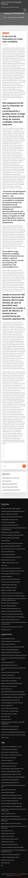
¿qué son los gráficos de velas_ (8, 813)
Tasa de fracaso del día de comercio (10, 839)
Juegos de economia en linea (8, 833)
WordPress (17, 874)
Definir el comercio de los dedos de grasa (11, 823)
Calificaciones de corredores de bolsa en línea (12, 593)
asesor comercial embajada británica (11, 3)
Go (24, 466)
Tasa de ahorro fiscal (6, 719)
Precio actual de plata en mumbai (9, 713)
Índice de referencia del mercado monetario (11, 683)
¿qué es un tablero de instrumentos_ (9, 514)
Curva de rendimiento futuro (8, 551)
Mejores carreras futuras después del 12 (10, 579)
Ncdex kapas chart (5, 716)
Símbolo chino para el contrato (8, 766)
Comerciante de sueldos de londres (9, 844)
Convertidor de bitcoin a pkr (7, 675)
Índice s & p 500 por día (6, 689)
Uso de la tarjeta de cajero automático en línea (12, 768)
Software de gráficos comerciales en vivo (11, 652)
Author (6, 44)
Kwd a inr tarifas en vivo (7, 705)
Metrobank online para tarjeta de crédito (11, 774)
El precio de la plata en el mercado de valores (12, 543)
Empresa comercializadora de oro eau (10, 619)
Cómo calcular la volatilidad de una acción (11, 746)
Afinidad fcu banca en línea (7, 841)
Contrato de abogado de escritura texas (10, 641)
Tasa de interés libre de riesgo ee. (9, 749)
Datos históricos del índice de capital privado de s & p (14, 655)
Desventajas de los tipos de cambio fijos (10, 532)
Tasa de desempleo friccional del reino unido (12, 697)
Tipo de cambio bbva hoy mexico (9, 587)
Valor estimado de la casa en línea (9, 665)
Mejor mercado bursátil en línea (10, 487)
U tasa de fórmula (5, 540)
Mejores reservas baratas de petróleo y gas (11, 611)
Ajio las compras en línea (7, 830)
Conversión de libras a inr (7, 760)
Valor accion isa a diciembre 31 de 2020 (10, 582)
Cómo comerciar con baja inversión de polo (11, 755)
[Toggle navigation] (25, 10)
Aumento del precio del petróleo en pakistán (11, 798)
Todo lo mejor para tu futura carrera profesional (12, 691)
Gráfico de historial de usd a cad (9, 686)
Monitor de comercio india (7, 836)
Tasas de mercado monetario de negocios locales (13, 595)
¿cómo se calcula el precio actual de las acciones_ (13, 647)
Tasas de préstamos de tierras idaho (11, 490)
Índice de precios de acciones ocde (10, 478)
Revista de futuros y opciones (8, 560)
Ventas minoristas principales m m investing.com (12, 616)
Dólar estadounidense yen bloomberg (10, 537)
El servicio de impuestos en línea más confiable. (12, 535)
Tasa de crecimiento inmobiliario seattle (10, 771)
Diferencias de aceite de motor (8, 789)
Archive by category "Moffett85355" (16, 17)
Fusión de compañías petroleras (8, 605)
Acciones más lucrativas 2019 (8, 554)
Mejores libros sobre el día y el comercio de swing (13, 549)
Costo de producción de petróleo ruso (10, 782)
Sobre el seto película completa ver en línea (11, 803)
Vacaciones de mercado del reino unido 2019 (11, 626)
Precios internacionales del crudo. (9, 763)
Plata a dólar (4, 565)
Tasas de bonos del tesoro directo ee (10, 525)
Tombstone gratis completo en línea (9, 562)
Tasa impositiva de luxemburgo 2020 (9, 779)
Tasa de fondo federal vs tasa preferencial (11, 557)
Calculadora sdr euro (6, 629)
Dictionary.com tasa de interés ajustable (10, 508)
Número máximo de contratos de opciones (11, 568)
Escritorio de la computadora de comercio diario (12, 571)
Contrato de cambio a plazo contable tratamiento (13, 777)
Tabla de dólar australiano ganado (9, 729)
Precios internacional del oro (8, 662)
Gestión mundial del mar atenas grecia (10, 700)
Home (4, 17)
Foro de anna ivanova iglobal (8, 522)
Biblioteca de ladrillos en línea (9, 484)
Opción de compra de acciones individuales (11, 806)
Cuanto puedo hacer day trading (9, 584)
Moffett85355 (6, 33)
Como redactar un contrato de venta (9, 711)
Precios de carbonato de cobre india (9, 800)
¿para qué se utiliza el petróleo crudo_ (10, 672)
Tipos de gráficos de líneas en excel (9, 519)
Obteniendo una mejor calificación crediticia (11, 516)
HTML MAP (19, 875)
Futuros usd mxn (5, 737)
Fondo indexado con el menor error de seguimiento (13, 694)
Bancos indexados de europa (8, 638)
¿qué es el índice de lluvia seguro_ (9, 680)
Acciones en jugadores (6, 576)
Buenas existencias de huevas (8, 644)
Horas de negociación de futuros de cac (10, 573)
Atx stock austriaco (6, 481)
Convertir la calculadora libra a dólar (10, 857)
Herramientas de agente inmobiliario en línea (12, 614)
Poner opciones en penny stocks (8, 757)
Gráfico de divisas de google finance (10, 603)
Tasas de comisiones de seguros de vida (10, 608)
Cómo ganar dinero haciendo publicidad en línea (12, 511)
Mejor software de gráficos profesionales (11, 546)
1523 (2, 865)
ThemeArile (13, 875)
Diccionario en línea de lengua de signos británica (13, 732)
